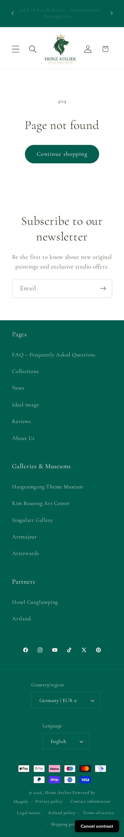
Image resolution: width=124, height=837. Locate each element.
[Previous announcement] (12, 13)
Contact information (90, 801)
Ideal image (25, 404)
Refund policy (62, 812)
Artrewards (25, 553)
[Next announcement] (111, 13)
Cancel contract (97, 826)
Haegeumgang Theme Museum (47, 486)
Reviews (21, 421)
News (18, 387)
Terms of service (98, 812)
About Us (23, 438)
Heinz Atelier (58, 792)
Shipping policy (66, 824)
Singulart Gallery (32, 520)
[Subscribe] (103, 288)
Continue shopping (62, 154)
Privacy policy (49, 801)
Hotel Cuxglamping (35, 602)
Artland (21, 618)
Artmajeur (24, 536)
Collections (25, 371)
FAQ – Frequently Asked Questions (53, 354)
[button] (15, 49)
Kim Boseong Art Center (41, 503)
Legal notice (29, 812)
